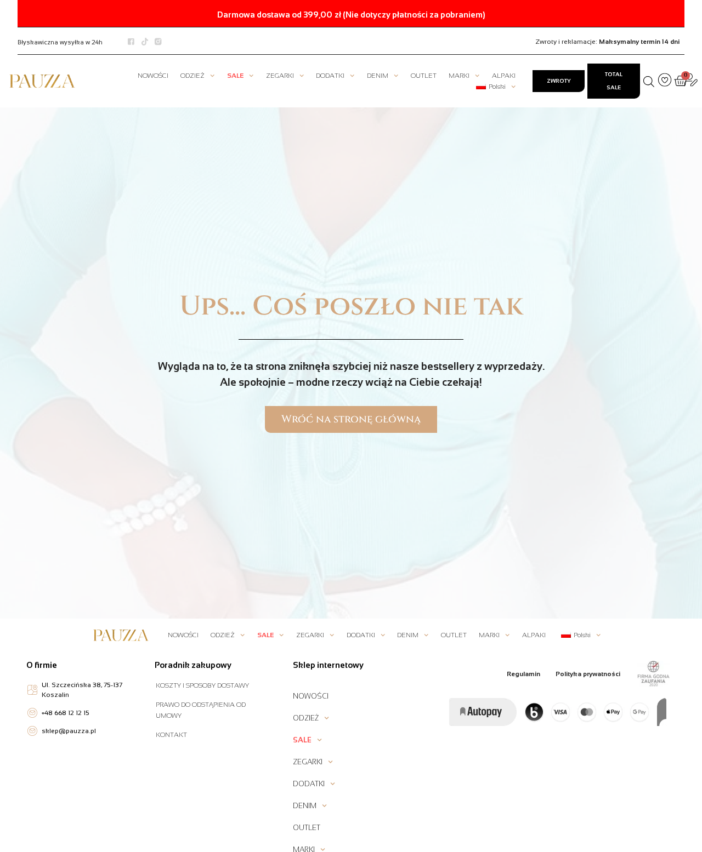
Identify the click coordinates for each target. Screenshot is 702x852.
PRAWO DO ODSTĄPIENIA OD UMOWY (201, 710)
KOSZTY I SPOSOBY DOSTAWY (202, 685)
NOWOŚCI (153, 75)
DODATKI (330, 75)
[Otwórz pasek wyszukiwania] (648, 81)
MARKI (459, 75)
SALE (235, 75)
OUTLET (424, 75)
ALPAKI (504, 75)
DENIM (377, 75)
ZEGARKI (280, 75)
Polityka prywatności (588, 674)
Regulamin (523, 674)
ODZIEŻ (192, 75)
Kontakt (171, 735)
